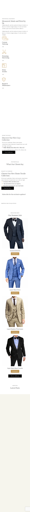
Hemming (5, 56)
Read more (15, 253)
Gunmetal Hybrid (15, 251)
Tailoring (5, 44)
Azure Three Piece (15, 290)
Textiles (4, 71)
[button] (13, 233)
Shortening (5, 58)
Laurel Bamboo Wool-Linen (15, 329)
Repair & (5, 84)
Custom (4, 42)
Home (4, 70)
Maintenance (6, 85)
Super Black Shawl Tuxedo (15, 368)
